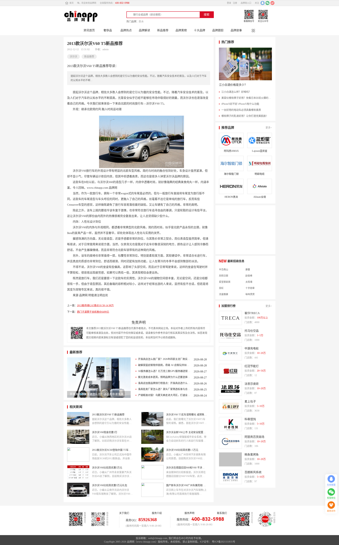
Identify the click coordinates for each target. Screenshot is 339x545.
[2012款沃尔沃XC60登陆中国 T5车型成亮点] (78, 454)
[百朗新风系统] (230, 477)
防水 (141, 21)
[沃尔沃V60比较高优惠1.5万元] (152, 454)
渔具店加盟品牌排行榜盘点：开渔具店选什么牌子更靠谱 (164, 383)
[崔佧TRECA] (230, 318)
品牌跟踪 (218, 30)
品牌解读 (144, 30)
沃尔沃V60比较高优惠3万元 (107, 467)
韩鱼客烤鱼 (252, 454)
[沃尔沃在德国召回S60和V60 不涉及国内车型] (152, 472)
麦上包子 (250, 401)
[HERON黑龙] (231, 186)
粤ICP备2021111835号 (223, 541)
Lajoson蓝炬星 (259, 151)
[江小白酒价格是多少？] (245, 64)
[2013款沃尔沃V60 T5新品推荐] (78, 419)
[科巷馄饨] (230, 424)
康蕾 (247, 265)
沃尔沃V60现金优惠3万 (104, 432)
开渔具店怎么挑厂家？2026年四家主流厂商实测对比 (164, 359)
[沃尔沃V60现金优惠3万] (78, 437)
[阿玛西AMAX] (231, 140)
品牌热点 (126, 30)
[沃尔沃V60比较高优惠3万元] (78, 472)
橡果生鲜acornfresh (228, 296)
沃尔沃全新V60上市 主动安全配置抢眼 (186, 432)
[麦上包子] (230, 406)
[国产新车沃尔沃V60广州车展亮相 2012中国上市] (152, 490)
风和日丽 (223, 271)
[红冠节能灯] (230, 371)
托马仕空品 (252, 330)
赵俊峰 (248, 271)
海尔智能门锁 (231, 174)
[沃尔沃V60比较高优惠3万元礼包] (78, 490)
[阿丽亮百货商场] (230, 442)
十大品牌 (199, 30)
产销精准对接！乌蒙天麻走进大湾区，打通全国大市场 (164, 395)
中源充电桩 (252, 348)
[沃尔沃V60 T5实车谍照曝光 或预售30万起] (152, 419)
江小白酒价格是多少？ (233, 84)
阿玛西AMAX (231, 151)
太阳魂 (248, 277)
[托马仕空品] (230, 336)
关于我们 (124, 513)
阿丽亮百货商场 (254, 436)
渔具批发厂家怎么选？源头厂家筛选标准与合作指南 (164, 389)
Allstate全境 (259, 197)
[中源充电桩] (230, 353)
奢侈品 (107, 30)
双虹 (221, 284)
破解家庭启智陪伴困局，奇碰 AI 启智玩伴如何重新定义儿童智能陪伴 (164, 365)
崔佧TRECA (252, 313)
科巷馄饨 (250, 419)
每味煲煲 (250, 290)
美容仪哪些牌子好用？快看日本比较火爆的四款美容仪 (246, 98)
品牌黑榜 (181, 30)
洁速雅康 (223, 290)
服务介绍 (157, 513)
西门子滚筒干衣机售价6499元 (93, 312)
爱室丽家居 (224, 277)
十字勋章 (250, 284)
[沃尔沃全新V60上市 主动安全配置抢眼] (152, 437)
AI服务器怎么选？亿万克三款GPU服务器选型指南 (164, 371)
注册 (235, 3)
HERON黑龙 (231, 197)
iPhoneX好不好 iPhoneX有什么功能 (240, 104)
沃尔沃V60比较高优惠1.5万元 (182, 450)
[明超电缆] (259, 163)
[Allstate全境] (259, 186)
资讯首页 (89, 30)
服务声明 (189, 513)
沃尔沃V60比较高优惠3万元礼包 (109, 485)
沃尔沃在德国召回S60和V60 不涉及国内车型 (186, 467)
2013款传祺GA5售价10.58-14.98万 (95, 305)
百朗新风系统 (253, 472)
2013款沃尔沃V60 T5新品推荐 (108, 414)
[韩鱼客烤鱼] (230, 459)
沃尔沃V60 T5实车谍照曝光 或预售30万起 (186, 414)
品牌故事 (236, 30)
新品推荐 (162, 30)
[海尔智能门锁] (231, 163)
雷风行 (248, 296)
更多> (269, 127)
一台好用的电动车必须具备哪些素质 (241, 110)
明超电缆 (259, 174)
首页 (71, 3)
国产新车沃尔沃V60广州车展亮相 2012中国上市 (186, 485)
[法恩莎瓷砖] (230, 389)
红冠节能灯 (252, 366)
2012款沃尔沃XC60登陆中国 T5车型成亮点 (112, 450)
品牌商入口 (246, 3)
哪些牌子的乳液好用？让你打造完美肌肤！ (244, 116)
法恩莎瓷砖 (252, 383)
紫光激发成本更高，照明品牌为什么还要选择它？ (164, 377)
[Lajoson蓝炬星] (259, 140)
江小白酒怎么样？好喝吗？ (236, 92)
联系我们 (222, 513)
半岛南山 (223, 265)
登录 (229, 3)
